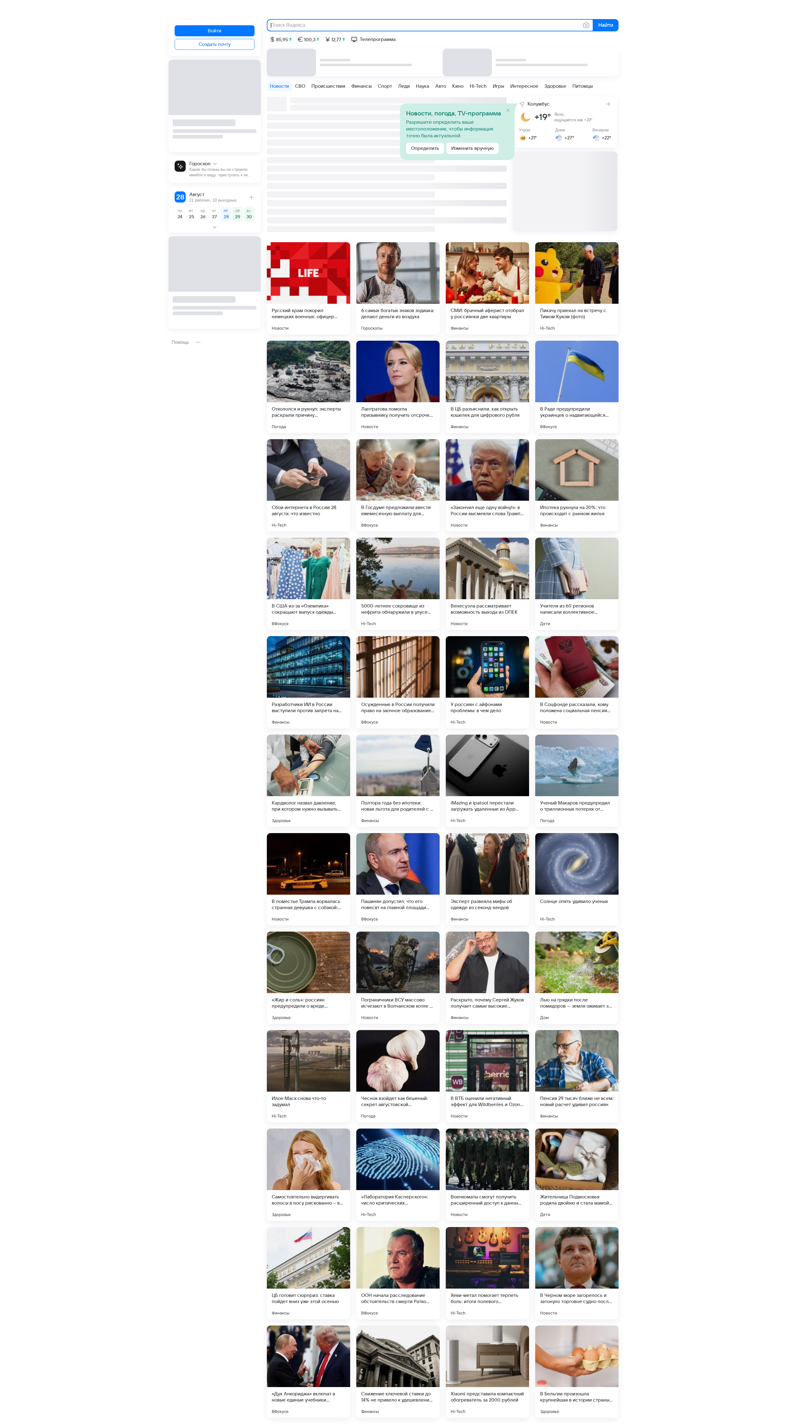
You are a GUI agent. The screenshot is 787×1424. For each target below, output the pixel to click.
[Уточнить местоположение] (520, 103)
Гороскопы (372, 328)
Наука (422, 86)
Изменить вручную (472, 148)
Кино (458, 86)
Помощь (180, 342)
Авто (440, 86)
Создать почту (215, 44)
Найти (605, 25)
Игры (498, 86)
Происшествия (328, 86)
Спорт (385, 86)
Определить (425, 148)
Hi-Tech (478, 86)
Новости (279, 86)
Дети (545, 623)
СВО (300, 86)
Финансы (361, 86)
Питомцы (582, 86)
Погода (279, 426)
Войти (214, 30)
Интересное (524, 86)
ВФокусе (548, 426)
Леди (404, 86)
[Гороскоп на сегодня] (214, 169)
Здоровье (555, 86)
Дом (544, 1017)
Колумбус (539, 104)
